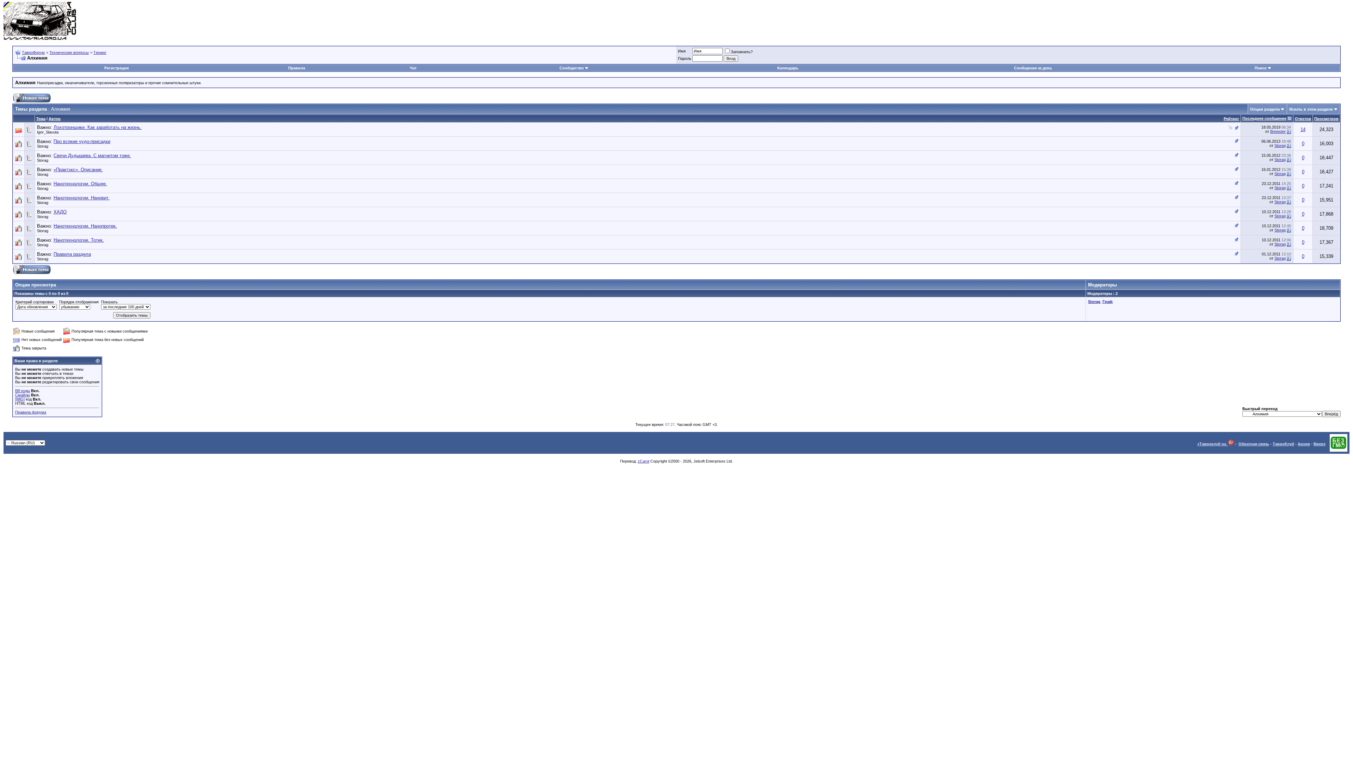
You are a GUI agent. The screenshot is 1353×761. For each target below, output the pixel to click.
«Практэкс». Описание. (78, 169)
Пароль (684, 58)
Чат (413, 68)
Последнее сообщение (1264, 118)
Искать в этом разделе (1311, 109)
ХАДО (60, 212)
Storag (42, 146)
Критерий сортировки (35, 302)
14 (1303, 129)
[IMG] (20, 399)
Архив (1304, 444)
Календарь (787, 68)
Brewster (1278, 131)
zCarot (643, 461)
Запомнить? (742, 52)
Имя (682, 51)
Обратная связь (1253, 444)
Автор (55, 119)
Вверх (1320, 444)
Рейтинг (1231, 119)
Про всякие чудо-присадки (82, 141)
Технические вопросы (69, 52)
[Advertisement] (1221, 21)
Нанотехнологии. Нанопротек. (85, 226)
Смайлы (22, 395)
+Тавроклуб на (1212, 444)
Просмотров (1326, 119)
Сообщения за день (1033, 68)
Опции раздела (1265, 109)
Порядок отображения (79, 302)
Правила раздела (72, 254)
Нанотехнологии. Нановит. (82, 197)
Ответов (1303, 119)
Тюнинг (99, 52)
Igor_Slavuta (47, 132)
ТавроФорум (33, 52)
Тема (40, 119)
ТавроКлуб (1283, 444)
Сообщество (572, 68)
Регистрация (116, 68)
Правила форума (30, 412)
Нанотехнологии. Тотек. (79, 240)
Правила (296, 68)
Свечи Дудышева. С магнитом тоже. (92, 155)
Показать (109, 302)
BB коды (22, 391)
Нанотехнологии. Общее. (80, 183)
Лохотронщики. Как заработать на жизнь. (98, 127)
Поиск (1261, 68)
